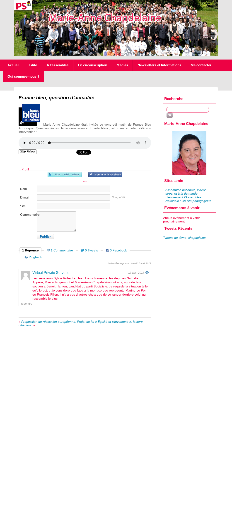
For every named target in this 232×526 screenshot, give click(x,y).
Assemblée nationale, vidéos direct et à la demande (185, 191)
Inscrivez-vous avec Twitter (65, 174)
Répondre (26, 303)
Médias (122, 65)
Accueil (13, 65)
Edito (33, 65)
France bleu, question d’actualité (56, 97)
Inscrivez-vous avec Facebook (105, 174)
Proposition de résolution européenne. (48, 321)
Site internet (25, 208)
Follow (30, 151)
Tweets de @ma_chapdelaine (184, 237)
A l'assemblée (57, 65)
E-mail (24, 197)
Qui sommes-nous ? (23, 76)
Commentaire (28, 214)
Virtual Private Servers (50, 273)
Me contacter (201, 65)
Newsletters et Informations (159, 65)
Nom (23, 189)
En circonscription (92, 65)
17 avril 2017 (136, 272)
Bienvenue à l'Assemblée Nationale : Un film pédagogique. (188, 199)
